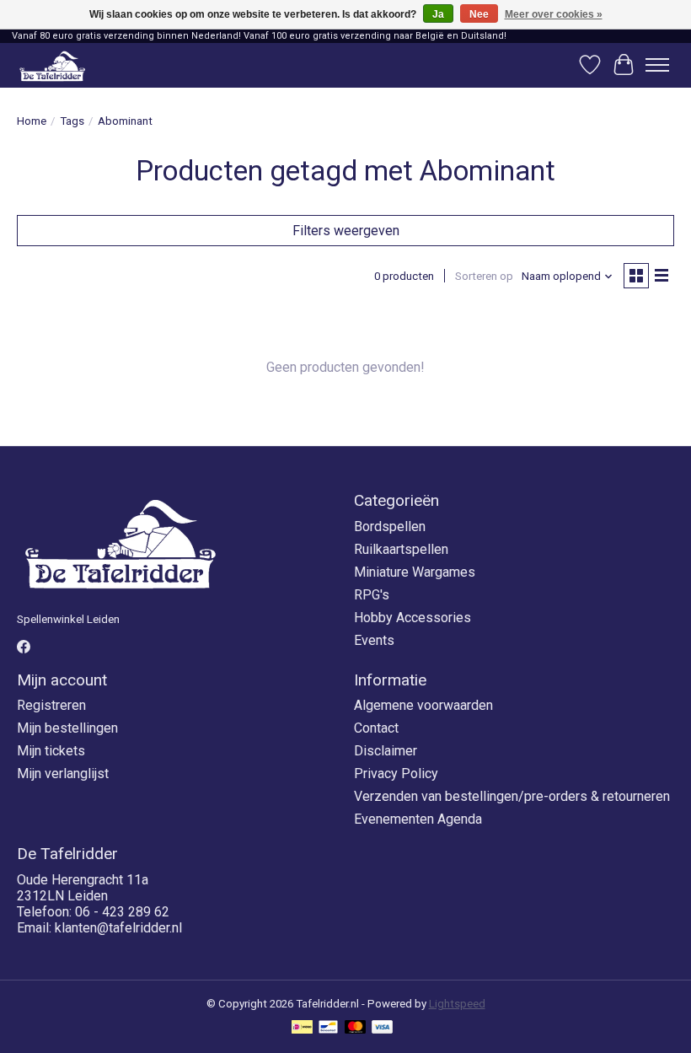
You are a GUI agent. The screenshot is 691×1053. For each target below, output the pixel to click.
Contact (376, 728)
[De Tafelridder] (52, 65)
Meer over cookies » (554, 14)
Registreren (51, 705)
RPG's (371, 595)
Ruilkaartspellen (401, 549)
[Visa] (383, 1028)
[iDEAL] (302, 1028)
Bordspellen (390, 526)
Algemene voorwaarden (423, 705)
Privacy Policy (396, 774)
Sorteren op (484, 276)
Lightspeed (457, 1003)
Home (31, 121)
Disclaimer (385, 751)
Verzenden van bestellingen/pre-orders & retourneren (512, 796)
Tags (72, 121)
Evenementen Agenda (418, 819)
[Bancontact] (328, 1028)
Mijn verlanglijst (63, 774)
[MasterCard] (356, 1028)
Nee (479, 14)
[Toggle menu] (657, 65)
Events (374, 640)
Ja (438, 14)
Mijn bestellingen (67, 728)
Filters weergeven (345, 231)
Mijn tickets (51, 751)
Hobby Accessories (412, 618)
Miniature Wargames (414, 572)
